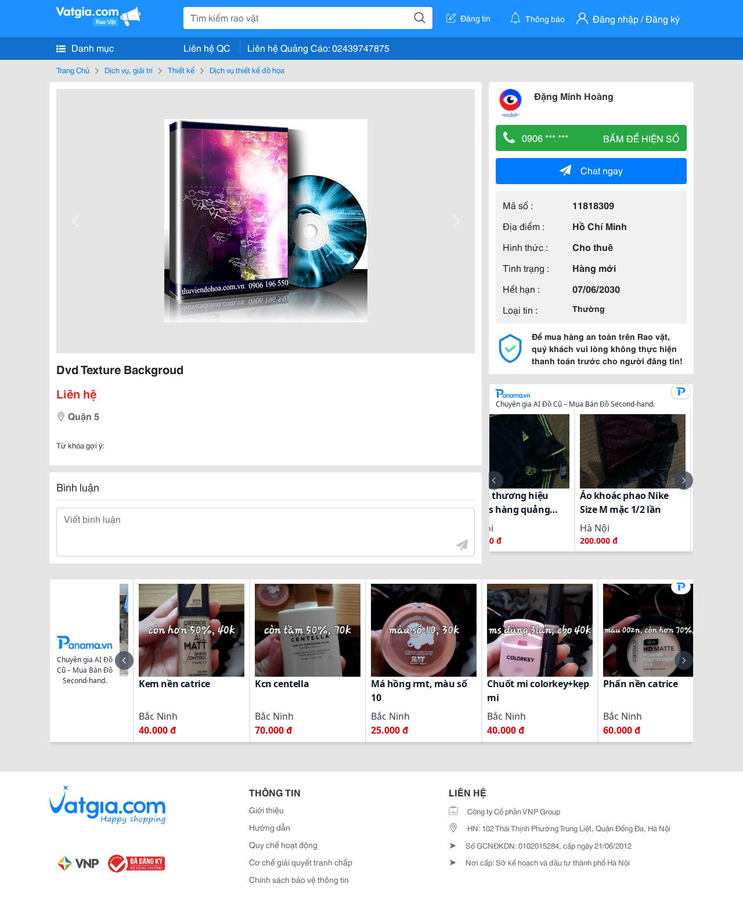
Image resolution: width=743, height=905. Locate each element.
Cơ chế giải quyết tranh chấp (300, 862)
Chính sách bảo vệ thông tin (299, 879)
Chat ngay (601, 170)
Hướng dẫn (269, 827)
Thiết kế (181, 69)
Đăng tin (475, 18)
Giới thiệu (266, 810)
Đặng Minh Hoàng (574, 95)
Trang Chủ (72, 69)
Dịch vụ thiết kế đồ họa (247, 69)
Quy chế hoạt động (283, 844)
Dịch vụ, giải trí (128, 69)
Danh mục (91, 47)
